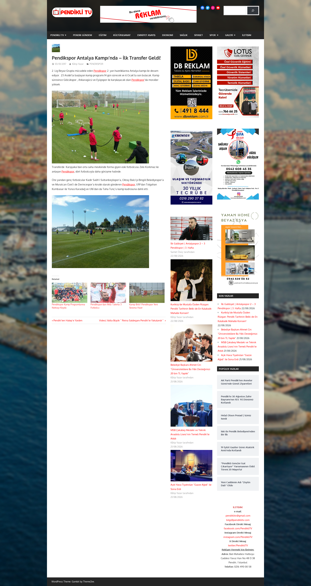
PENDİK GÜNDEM (82, 35)
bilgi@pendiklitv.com (237, 520)
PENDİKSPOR (96, 64)
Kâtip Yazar (78, 64)
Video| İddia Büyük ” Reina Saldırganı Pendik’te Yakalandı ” (131, 320)
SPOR (213, 35)
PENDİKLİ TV (57, 35)
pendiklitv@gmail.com (238, 515)
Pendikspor (100, 70)
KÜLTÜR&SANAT (122, 35)
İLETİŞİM (246, 35)
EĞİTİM (102, 35)
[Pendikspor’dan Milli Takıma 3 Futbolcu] (108, 293)
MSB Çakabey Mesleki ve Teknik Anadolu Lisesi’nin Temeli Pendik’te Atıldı (190, 434)
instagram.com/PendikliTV (237, 537)
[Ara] (252, 10)
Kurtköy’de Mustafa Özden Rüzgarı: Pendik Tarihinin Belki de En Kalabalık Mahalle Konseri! (191, 309)
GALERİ (229, 35)
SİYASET (198, 35)
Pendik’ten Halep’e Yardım (67, 320)
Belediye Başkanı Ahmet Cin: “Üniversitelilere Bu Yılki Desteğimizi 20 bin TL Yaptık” (190, 369)
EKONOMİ (167, 35)
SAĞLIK (183, 35)
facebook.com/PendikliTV (238, 528)
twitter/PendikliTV (238, 545)
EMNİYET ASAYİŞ (146, 35)
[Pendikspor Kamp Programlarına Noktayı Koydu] (69, 293)
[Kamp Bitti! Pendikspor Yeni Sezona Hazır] (147, 293)
